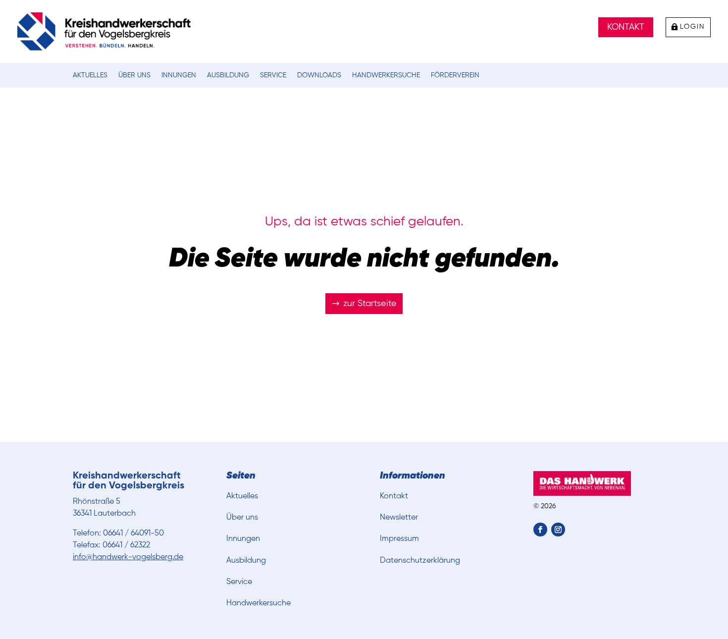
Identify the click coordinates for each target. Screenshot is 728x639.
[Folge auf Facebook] (540, 529)
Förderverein (455, 75)
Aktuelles (90, 75)
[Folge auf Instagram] (558, 529)
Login (692, 26)
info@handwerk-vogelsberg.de (128, 557)
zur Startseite (370, 303)
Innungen (178, 75)
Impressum (399, 539)
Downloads (319, 75)
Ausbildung (228, 75)
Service (273, 75)
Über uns (134, 75)
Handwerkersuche (386, 75)
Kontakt (625, 27)
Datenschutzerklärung (420, 561)
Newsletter (399, 518)
